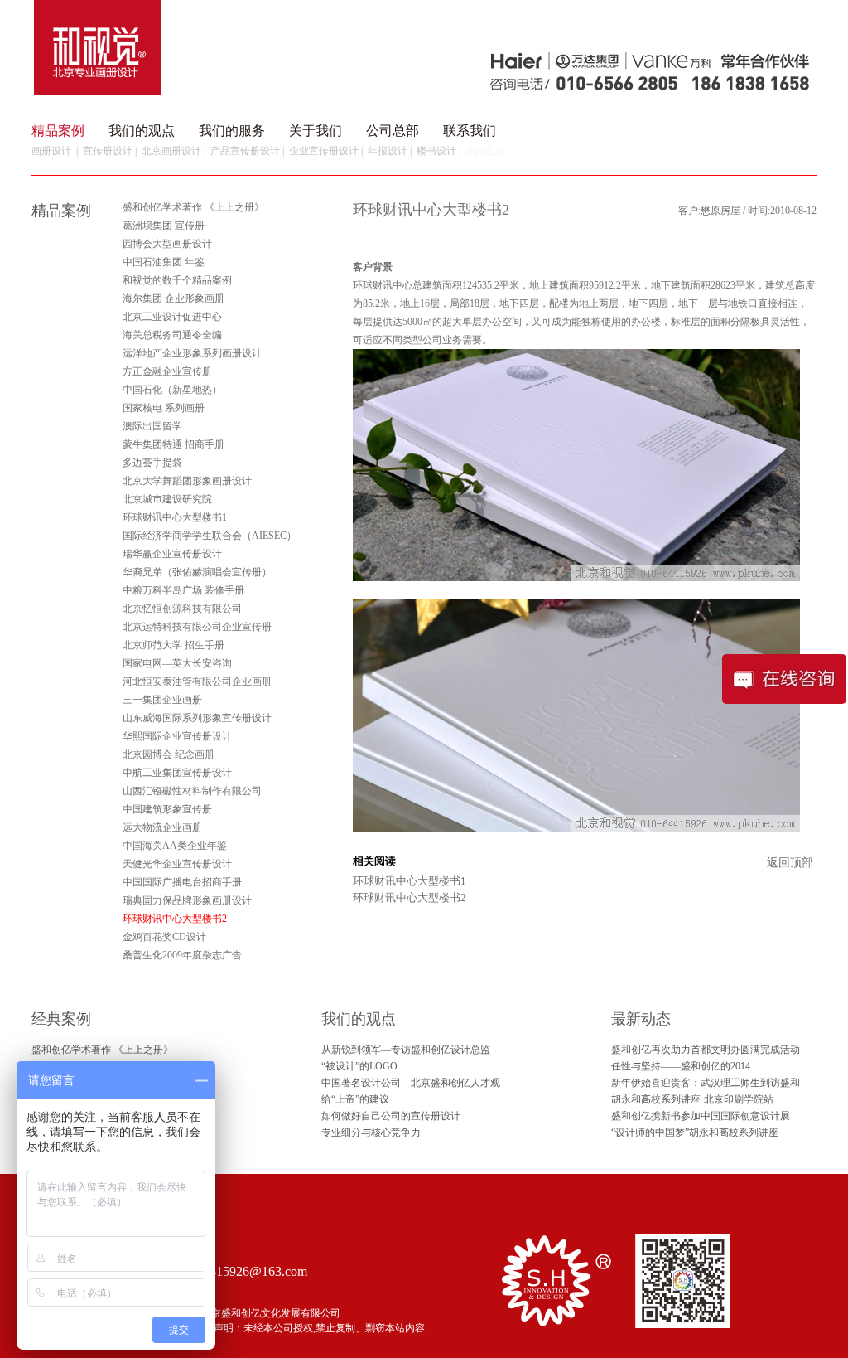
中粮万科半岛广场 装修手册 (183, 590)
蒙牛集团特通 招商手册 (173, 444)
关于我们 (315, 131)
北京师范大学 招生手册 (173, 645)
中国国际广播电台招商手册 (182, 882)
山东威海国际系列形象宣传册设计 (197, 718)
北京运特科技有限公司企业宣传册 (197, 627)
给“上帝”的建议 (355, 1099)
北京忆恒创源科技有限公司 (182, 608)
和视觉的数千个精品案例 (177, 280)
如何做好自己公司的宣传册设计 (390, 1116)
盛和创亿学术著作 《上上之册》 (193, 207)
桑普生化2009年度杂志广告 (182, 955)
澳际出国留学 (152, 426)
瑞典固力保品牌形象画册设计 (187, 900)
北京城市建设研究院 (167, 499)
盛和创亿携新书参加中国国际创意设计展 (700, 1116)
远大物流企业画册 (162, 827)
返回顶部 (790, 862)
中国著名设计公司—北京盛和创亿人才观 (410, 1083)
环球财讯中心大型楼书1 (175, 517)
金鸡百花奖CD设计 (164, 937)
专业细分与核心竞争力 (371, 1132)
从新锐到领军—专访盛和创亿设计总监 (405, 1049)
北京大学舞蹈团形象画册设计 (187, 481)
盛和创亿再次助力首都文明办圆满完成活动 (705, 1049)
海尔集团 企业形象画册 (173, 298)
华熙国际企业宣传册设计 (177, 736)
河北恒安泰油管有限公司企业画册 (197, 681)
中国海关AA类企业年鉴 (175, 845)
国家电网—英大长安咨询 (177, 663)
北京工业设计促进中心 (172, 317)
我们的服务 (232, 131)
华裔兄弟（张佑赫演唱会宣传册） (197, 572)
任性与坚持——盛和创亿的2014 (680, 1066)
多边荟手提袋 (152, 462)
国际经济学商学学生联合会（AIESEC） (209, 535)
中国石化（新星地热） (172, 389)
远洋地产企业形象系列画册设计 (192, 353)
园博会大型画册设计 (167, 244)
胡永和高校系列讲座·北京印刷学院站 (692, 1099)
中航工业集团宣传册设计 (177, 772)
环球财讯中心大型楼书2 (409, 897)
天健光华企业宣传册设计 (177, 864)
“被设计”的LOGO (359, 1066)
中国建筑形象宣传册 (167, 809)
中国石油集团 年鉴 (164, 262)
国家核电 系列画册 (164, 408)
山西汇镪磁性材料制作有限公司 (192, 791)
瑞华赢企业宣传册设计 (172, 554)
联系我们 (469, 131)
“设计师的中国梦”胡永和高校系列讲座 (694, 1132)
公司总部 (392, 131)
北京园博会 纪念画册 (168, 754)
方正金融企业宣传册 (167, 371)
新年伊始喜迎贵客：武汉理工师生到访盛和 (705, 1083)
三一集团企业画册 (162, 700)
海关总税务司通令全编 (172, 335)
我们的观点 (141, 131)
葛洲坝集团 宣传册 (164, 225)
